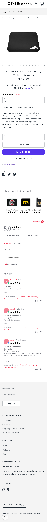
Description (8, 107)
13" (5, 101)
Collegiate (7, 450)
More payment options (24, 158)
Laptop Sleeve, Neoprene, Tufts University (24, 18)
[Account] (36, 3)
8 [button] (29, 65)
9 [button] (32, 65)
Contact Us (7, 425)
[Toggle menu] (3, 3)
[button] (8, 293)
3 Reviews (16, 94)
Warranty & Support (26, 107)
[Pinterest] (8, 489)
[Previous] (3, 65)
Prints (5, 446)
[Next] (43, 65)
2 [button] (12, 65)
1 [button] (9, 65)
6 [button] (23, 65)
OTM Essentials (9, 165)
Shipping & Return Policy (13, 429)
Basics (5, 454)
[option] (23, 42)
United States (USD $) (13, 505)
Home (4, 18)
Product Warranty (10, 433)
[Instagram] (3, 489)
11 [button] (38, 65)
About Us (6, 421)
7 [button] (26, 65)
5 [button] (20, 65)
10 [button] (35, 65)
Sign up (11, 404)
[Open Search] (4, 11)
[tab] (13, 235)
